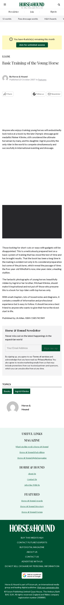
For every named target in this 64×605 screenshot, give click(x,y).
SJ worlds (7, 19)
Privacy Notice (45, 359)
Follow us (40, 94)
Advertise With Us (32, 485)
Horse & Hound (20, 76)
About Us (32, 473)
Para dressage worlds (28, 19)
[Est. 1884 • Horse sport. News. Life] (31, 4)
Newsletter (55, 94)
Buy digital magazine (32, 547)
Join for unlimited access (32, 45)
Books (7, 391)
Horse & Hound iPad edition (32, 452)
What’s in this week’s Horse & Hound (32, 446)
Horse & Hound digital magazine (32, 458)
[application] (32, 221)
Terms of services (41, 356)
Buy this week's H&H (32, 537)
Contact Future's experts (32, 542)
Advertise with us (32, 561)
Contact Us (32, 479)
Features (42, 79)
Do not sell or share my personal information (32, 566)
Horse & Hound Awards (32, 500)
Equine (6, 56)
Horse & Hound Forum (32, 512)
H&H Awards (51, 19)
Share (9, 94)
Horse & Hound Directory (32, 506)
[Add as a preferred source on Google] (32, 575)
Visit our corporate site (48, 587)
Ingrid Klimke (22, 391)
